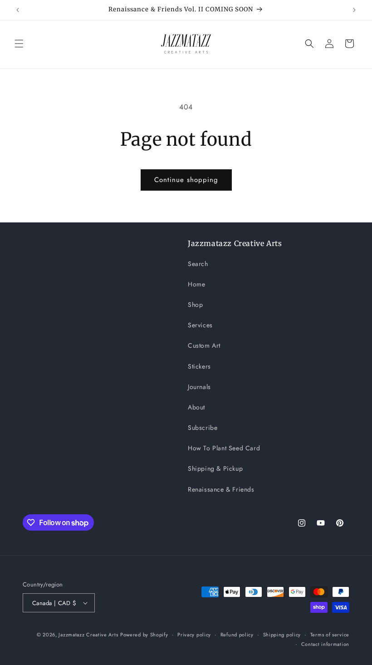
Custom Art (204, 345)
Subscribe (202, 427)
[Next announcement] (354, 10)
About (196, 407)
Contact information (325, 644)
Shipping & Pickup (215, 468)
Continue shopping (186, 180)
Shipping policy (282, 634)
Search (198, 263)
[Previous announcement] (18, 10)
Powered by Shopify (144, 634)
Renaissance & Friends (221, 489)
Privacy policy (194, 634)
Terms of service (329, 634)
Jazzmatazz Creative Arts (88, 634)
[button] (19, 44)
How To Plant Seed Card (224, 448)
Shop (195, 304)
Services (200, 325)
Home (196, 284)
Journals (199, 386)
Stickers (199, 366)
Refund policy (237, 634)
